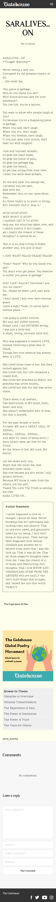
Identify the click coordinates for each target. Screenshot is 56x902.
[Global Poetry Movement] (16, 4)
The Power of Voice (16, 719)
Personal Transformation (20, 702)
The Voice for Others (17, 725)
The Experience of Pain (16, 604)
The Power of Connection (20, 713)
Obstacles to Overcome (18, 696)
